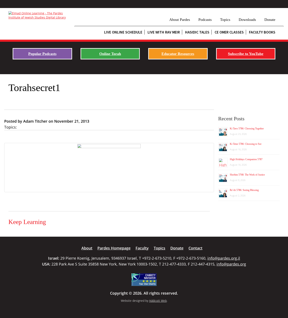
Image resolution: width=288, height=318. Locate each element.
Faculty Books (262, 32)
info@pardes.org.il (223, 258)
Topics (225, 19)
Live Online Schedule (123, 32)
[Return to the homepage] (39, 15)
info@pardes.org (231, 264)
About (86, 248)
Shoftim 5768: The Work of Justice (247, 174)
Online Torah (110, 54)
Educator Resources (177, 54)
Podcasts (205, 19)
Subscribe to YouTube (245, 54)
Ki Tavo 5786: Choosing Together (247, 128)
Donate (269, 19)
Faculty (142, 248)
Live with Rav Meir (164, 32)
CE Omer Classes (229, 32)
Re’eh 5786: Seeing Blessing (244, 190)
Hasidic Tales (197, 32)
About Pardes (179, 19)
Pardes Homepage (114, 248)
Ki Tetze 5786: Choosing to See (245, 143)
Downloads (247, 19)
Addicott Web (158, 301)
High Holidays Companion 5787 (246, 159)
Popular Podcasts (42, 54)
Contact (195, 248)
